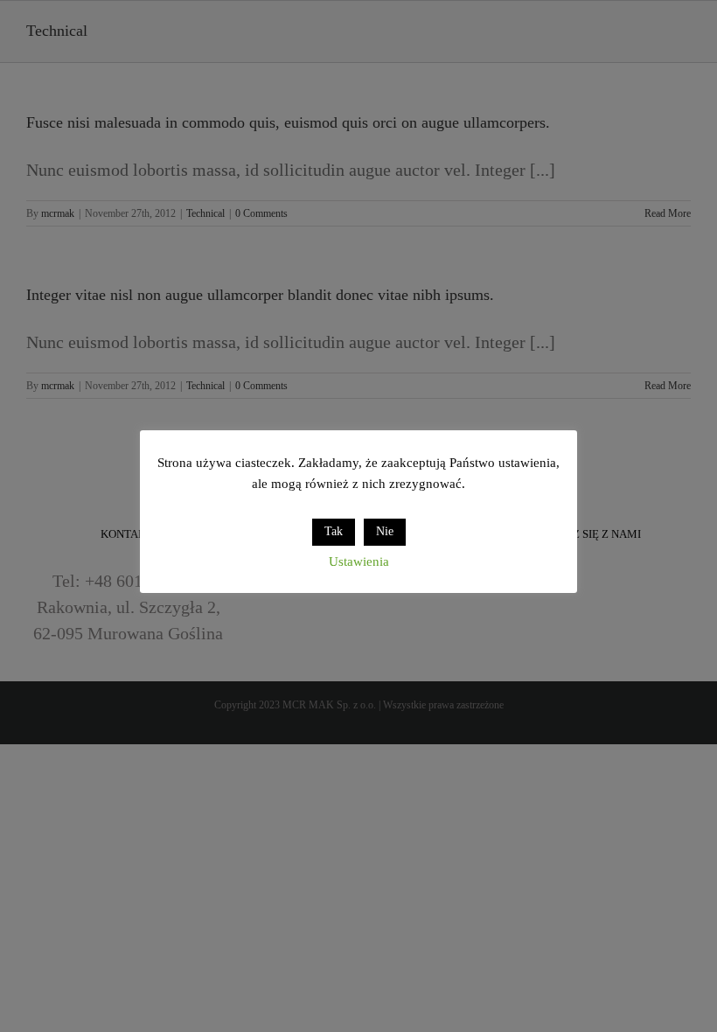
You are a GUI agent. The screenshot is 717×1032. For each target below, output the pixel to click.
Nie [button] (384, 531)
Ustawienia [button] (359, 561)
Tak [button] (333, 531)
